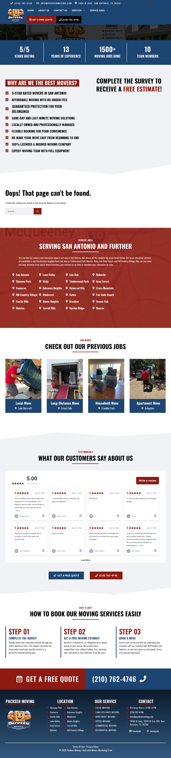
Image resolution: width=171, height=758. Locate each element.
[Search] (38, 211)
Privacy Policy (92, 746)
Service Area (97, 10)
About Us (43, 10)
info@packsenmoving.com (56, 3)
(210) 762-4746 (23, 3)
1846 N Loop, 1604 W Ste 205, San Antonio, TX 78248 (147, 723)
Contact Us (60, 10)
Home (31, 10)
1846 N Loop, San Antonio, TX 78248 (100, 3)
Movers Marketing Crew (102, 750)
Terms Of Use (78, 746)
